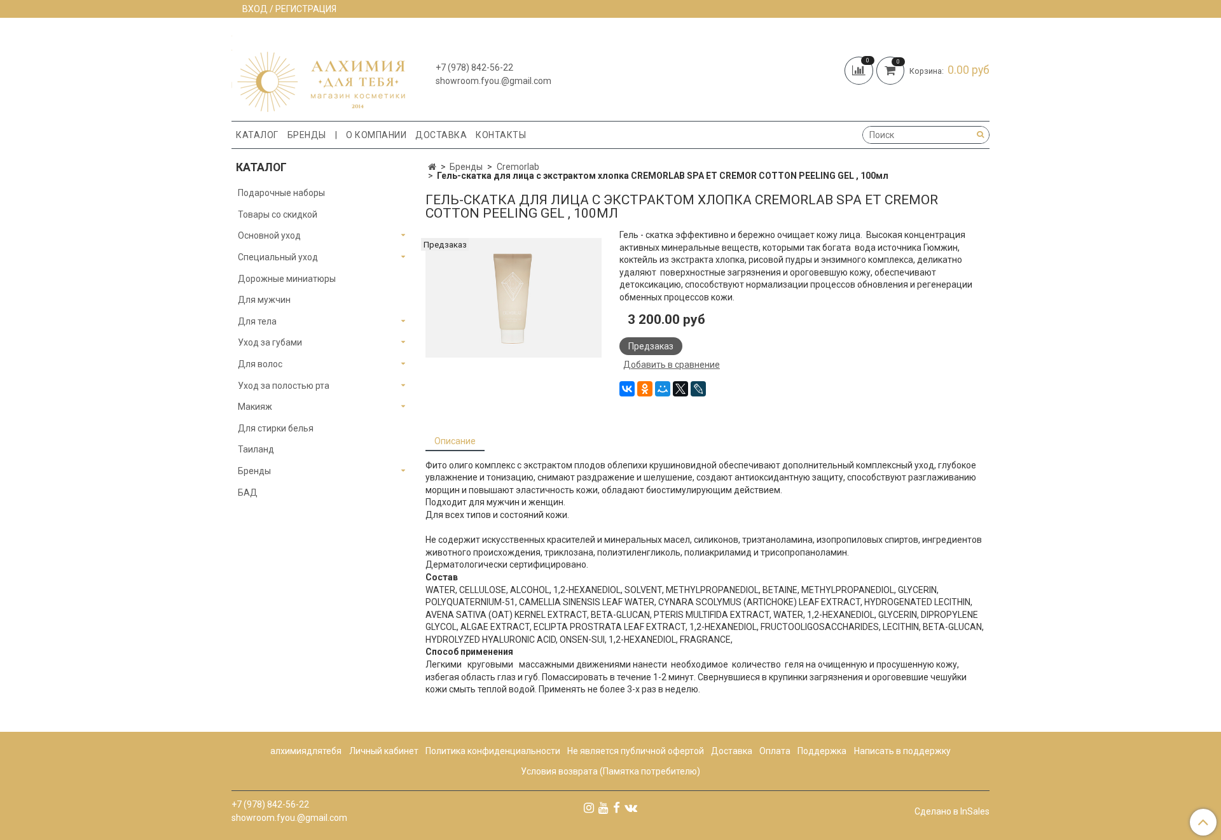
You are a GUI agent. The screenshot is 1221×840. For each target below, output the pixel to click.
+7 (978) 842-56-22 (474, 67)
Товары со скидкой (277, 214)
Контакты (501, 135)
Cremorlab (518, 167)
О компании (376, 135)
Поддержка (821, 751)
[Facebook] (616, 807)
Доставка (441, 135)
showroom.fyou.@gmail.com (493, 81)
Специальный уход (278, 257)
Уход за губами (270, 342)
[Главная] (432, 167)
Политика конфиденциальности (492, 751)
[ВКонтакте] (627, 388)
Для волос (260, 364)
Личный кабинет (383, 751)
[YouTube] (603, 807)
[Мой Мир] (662, 388)
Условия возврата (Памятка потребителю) (610, 771)
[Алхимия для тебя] (318, 72)
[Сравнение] (860, 69)
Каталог (257, 135)
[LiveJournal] (698, 388)
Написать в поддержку (902, 751)
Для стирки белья (276, 428)
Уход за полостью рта (283, 386)
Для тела (257, 321)
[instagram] (589, 807)
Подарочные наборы (281, 193)
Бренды (306, 135)
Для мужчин (264, 300)
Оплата (774, 751)
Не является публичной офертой (635, 751)
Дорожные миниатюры (287, 279)
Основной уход (269, 235)
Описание (455, 441)
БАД (248, 492)
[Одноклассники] (644, 388)
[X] (680, 388)
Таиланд (256, 449)
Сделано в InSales (952, 811)
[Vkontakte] (630, 807)
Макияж (255, 407)
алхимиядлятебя (305, 751)
